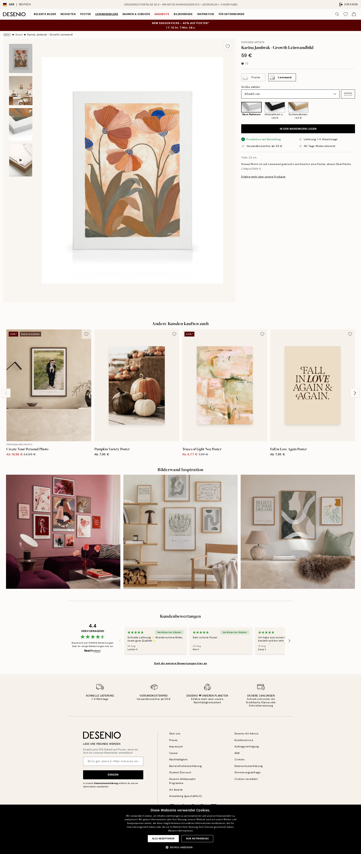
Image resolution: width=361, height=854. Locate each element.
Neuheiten (68, 14)
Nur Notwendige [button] (197, 838)
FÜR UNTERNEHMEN (231, 14)
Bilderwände (183, 14)
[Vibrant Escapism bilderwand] (63, 532)
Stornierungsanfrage (247, 772)
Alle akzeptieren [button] (163, 838)
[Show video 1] (20, 160)
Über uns (174, 733)
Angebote (161, 14)
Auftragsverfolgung (246, 746)
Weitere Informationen (180, 830)
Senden (113, 774)
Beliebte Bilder (45, 14)
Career (173, 753)
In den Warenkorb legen (298, 128)
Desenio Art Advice (246, 733)
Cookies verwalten (246, 779)
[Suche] (337, 14)
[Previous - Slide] (238, 110)
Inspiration (205, 14)
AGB (237, 753)
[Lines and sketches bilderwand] (180, 532)
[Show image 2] (20, 90)
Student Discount (180, 772)
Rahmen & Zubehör (136, 14)
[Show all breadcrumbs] (7, 35)
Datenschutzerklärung (106, 783)
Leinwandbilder (106, 14)
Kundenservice (243, 740)
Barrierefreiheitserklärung (185, 766)
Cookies (239, 759)
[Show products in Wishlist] (345, 14)
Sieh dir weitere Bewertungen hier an (180, 663)
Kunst (19, 34)
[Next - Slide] (358, 110)
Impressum (176, 746)
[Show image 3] (20, 124)
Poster (85, 14)
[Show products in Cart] (354, 14)
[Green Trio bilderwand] (298, 532)
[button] (348, 94)
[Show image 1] (20, 58)
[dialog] (180, 829)
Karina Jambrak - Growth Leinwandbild (50, 34)
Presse (173, 740)
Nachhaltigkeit (178, 759)
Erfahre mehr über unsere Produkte (263, 176)
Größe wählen (250, 87)
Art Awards (176, 789)
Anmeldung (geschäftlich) (185, 796)
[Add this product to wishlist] (227, 45)
